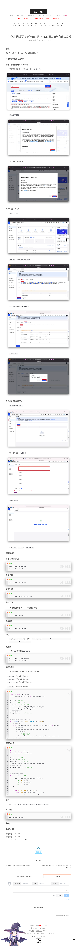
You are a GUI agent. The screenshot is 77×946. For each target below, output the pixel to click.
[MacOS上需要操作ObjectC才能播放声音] (70, 608)
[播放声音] (70, 602)
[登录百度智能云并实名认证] (70, 64)
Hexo (32, 930)
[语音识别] (70, 588)
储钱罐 (38, 852)
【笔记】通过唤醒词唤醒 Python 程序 (18, 865)
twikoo (57, 876)
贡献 (53, 25)
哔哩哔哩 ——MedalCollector (15, 834)
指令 (45, 25)
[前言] (70, 48)
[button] (74, 939)
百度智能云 (16, 69)
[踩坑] (70, 635)
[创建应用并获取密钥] (70, 401)
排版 (49, 25)
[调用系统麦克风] (70, 559)
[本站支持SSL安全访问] (34, 936)
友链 (36, 25)
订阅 (58, 25)
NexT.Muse (39, 930)
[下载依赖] (70, 553)
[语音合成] (70, 743)
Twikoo (63, 915)
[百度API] (70, 575)
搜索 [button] (62, 25)
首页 (14, 25)
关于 (19, 25)
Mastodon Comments (24, 876)
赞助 (40, 25)
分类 (27, 25)
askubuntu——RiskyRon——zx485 (16, 840)
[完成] (70, 823)
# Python (38, 860)
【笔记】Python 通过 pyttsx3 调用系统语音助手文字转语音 (55, 866)
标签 (23, 25)
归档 (32, 25)
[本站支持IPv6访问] (43, 936)
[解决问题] (70, 647)
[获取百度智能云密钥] (70, 59)
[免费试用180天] (70, 208)
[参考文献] (70, 829)
